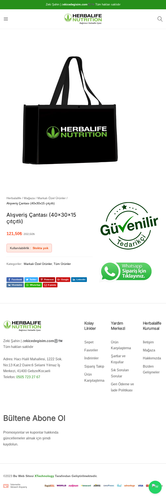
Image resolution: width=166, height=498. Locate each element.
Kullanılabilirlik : (20, 248)
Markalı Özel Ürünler (38, 264)
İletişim (148, 342)
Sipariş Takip (94, 366)
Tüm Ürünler (62, 264)
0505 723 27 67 (28, 377)
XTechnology (44, 476)
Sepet (88, 342)
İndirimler (91, 358)
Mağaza (149, 350)
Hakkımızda (152, 358)
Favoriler (91, 350)
